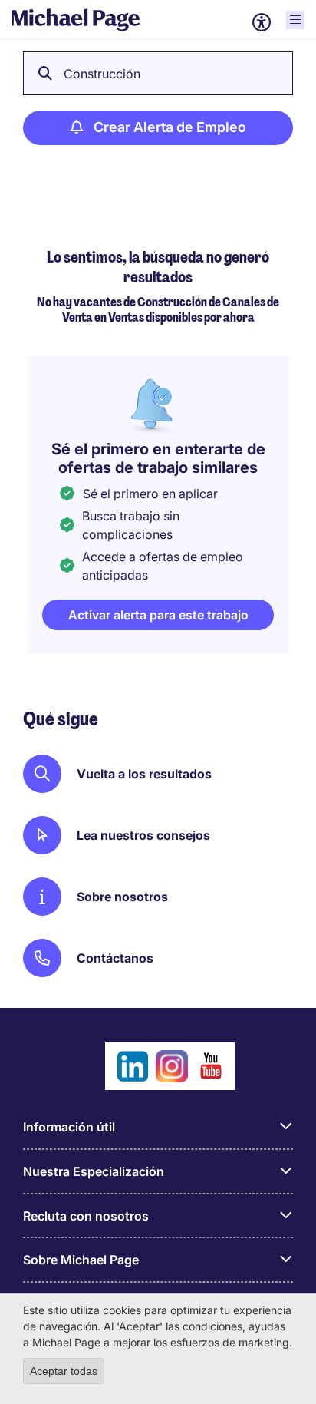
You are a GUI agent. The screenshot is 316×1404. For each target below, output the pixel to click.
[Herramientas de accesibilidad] (261, 22)
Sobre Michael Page (81, 1260)
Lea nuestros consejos (143, 835)
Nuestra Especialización (93, 1171)
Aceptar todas (63, 1371)
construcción (102, 73)
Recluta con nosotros (86, 1216)
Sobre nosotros (122, 896)
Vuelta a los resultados (144, 773)
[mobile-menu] (295, 20)
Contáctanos (115, 958)
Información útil (69, 1127)
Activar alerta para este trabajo (158, 615)
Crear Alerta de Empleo (170, 127)
